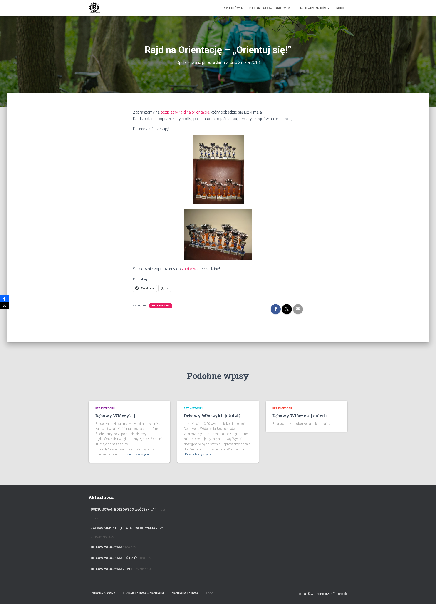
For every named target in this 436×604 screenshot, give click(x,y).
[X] (4, 305)
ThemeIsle (340, 594)
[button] (292, 8)
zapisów (189, 268)
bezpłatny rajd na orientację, (186, 112)
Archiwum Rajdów (313, 8)
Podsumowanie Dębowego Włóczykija (122, 509)
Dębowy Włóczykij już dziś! (212, 415)
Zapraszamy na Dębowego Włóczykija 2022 (127, 528)
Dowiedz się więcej (136, 454)
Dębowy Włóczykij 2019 (110, 569)
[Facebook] (4, 298)
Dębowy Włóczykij (115, 415)
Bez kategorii (160, 305)
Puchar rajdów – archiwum (270, 8)
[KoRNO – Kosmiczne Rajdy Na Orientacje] (94, 8)
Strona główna (231, 8)
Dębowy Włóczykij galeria (300, 415)
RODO (340, 8)
